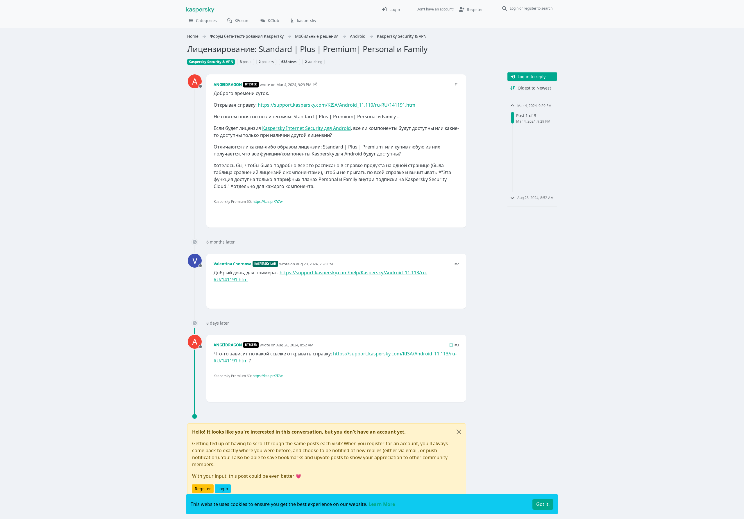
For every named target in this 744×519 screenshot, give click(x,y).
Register (203, 488)
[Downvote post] (454, 213)
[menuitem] (391, 9)
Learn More (382, 504)
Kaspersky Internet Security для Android (306, 128)
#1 (457, 84)
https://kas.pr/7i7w (267, 201)
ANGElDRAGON (228, 84)
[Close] (459, 432)
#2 (457, 263)
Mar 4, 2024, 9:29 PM (294, 84)
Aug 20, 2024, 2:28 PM (314, 263)
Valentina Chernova (232, 263)
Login (222, 488)
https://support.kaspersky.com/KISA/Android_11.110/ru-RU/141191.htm (336, 105)
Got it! (543, 504)
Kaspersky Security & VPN (211, 61)
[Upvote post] (433, 213)
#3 (457, 345)
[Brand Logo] (200, 9)
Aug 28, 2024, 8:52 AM (295, 345)
